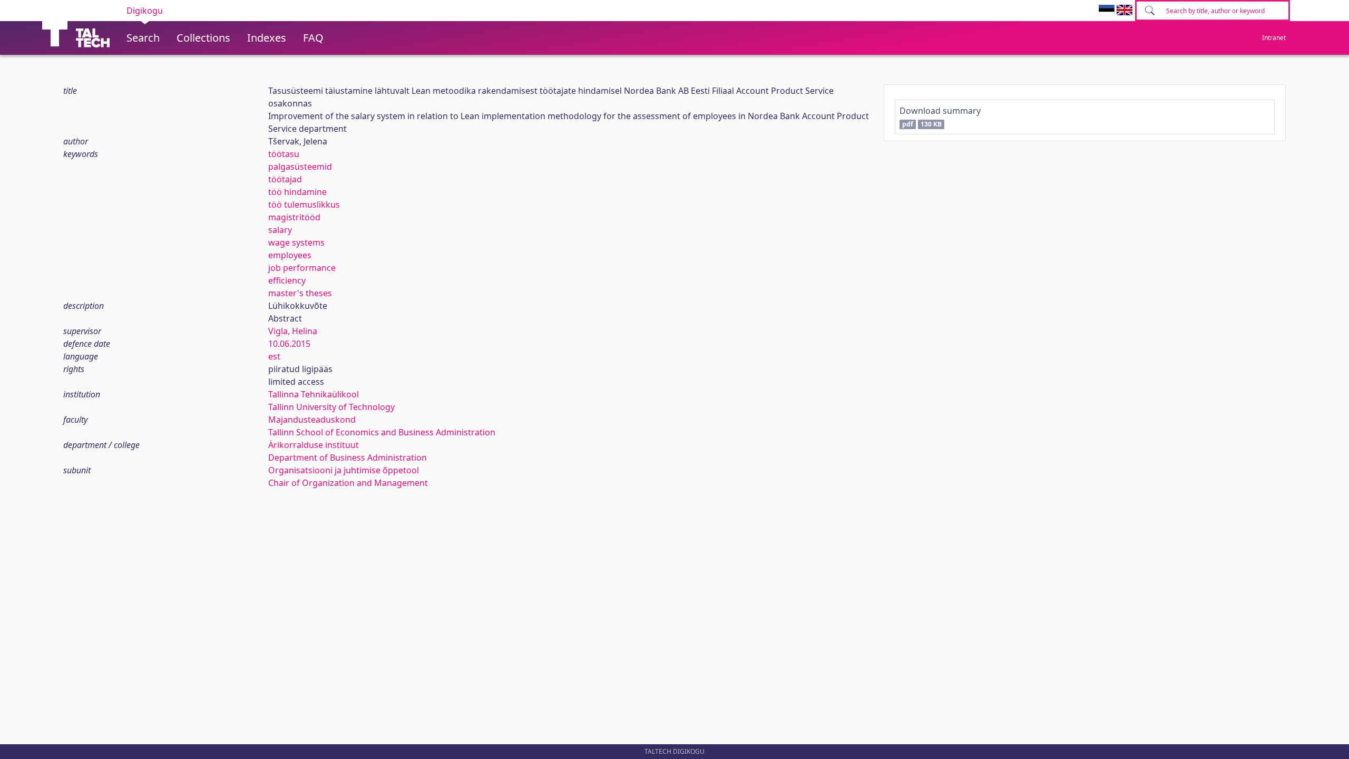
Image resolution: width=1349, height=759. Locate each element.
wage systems (296, 242)
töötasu (283, 154)
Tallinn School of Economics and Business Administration (381, 432)
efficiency (287, 280)
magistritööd (294, 217)
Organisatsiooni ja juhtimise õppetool (343, 470)
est (274, 356)
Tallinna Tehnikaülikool (313, 394)
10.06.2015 (289, 343)
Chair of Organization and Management (348, 483)
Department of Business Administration (347, 457)
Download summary (940, 117)
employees (289, 255)
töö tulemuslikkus (304, 204)
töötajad (285, 179)
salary (280, 230)
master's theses (300, 293)
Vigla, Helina (292, 331)
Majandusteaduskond (312, 419)
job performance (302, 268)
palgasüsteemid (300, 166)
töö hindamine (297, 192)
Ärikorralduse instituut (313, 445)
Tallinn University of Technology (331, 407)
